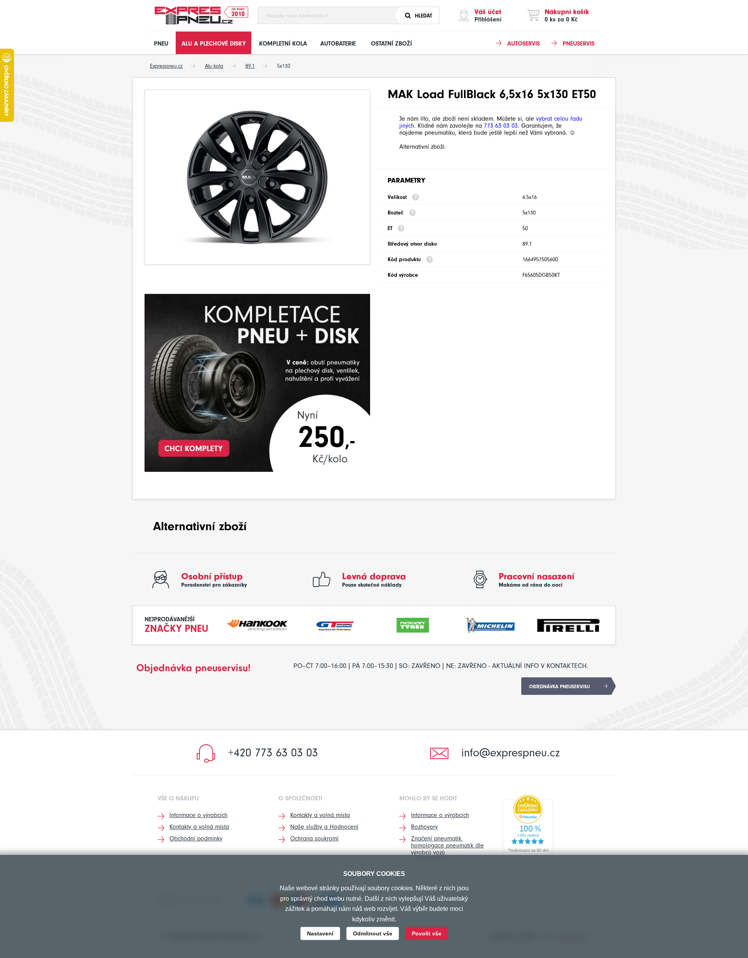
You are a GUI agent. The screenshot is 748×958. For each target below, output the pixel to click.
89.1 (250, 66)
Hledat (423, 15)
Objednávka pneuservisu (559, 686)
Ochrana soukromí (314, 838)
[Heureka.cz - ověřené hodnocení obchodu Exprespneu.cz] (528, 825)
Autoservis (523, 43)
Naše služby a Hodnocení (324, 826)
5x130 (283, 66)
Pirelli (568, 624)
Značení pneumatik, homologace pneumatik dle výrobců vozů (447, 845)
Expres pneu (194, 16)
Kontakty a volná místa (199, 826)
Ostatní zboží (391, 43)
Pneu (161, 43)
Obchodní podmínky (195, 838)
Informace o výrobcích (198, 815)
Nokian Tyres (413, 624)
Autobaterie (338, 43)
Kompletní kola (283, 43)
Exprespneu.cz (166, 66)
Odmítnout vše (372, 933)
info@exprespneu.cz (510, 752)
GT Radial (335, 624)
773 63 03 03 (501, 125)
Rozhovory (424, 826)
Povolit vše (426, 933)
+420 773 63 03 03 (273, 752)
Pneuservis (579, 43)
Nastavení (320, 933)
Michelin (491, 624)
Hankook (257, 624)
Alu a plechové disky (214, 43)
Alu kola (214, 66)
